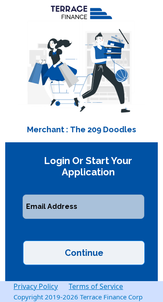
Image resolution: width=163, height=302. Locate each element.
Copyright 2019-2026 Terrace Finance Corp (78, 296)
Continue (84, 253)
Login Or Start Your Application (88, 166)
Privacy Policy (35, 286)
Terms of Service (96, 286)
